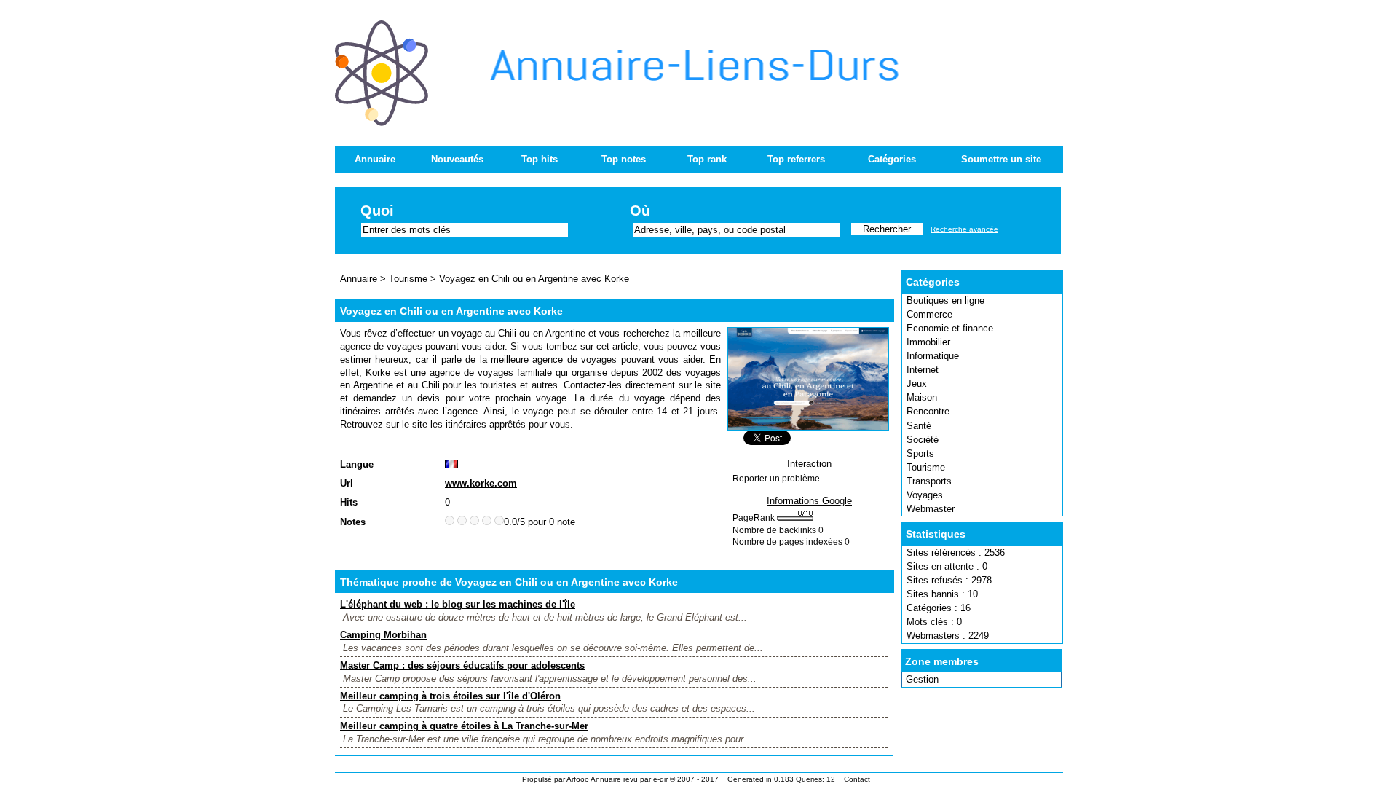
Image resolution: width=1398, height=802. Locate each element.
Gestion (922, 679)
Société (923, 439)
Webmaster (931, 508)
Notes (353, 521)
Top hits (539, 159)
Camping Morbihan (383, 634)
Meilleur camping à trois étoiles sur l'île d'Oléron (450, 696)
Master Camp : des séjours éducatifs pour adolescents (462, 665)
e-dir (660, 779)
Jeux (917, 383)
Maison (922, 397)
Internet (923, 369)
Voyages (925, 495)
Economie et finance (950, 328)
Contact (857, 779)
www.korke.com (481, 483)
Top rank (707, 159)
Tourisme (926, 467)
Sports (920, 453)
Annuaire (375, 159)
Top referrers (796, 159)
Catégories (892, 159)
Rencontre (928, 411)
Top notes (623, 159)
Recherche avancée (964, 229)
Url (346, 483)
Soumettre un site (1001, 159)
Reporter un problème (776, 478)
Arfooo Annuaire (593, 779)
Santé (919, 425)
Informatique (933, 355)
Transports (929, 481)
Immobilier (928, 342)
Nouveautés (457, 159)
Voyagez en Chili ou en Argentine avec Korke (534, 278)
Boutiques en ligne (945, 300)
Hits (349, 502)
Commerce (929, 314)
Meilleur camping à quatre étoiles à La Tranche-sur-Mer (464, 725)
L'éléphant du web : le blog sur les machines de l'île (457, 604)
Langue (357, 464)
